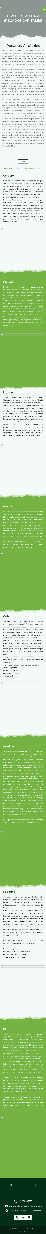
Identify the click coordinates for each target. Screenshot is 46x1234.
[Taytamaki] (5, 10)
